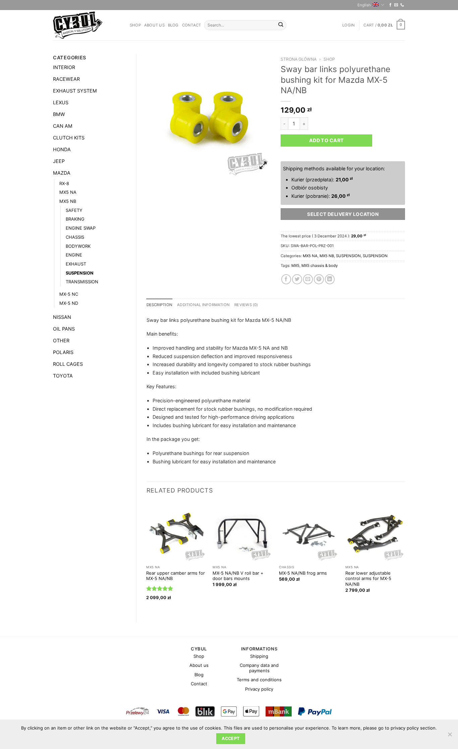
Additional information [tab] (203, 304)
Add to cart (326, 140)
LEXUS (60, 102)
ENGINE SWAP (81, 228)
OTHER (61, 340)
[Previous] (147, 557)
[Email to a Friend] (308, 279)
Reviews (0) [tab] (246, 304)
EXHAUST (76, 264)
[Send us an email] (396, 5)
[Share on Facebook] (286, 279)
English (364, 5)
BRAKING (75, 219)
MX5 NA (67, 192)
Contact (191, 25)
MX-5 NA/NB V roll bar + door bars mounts (238, 575)
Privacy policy (259, 689)
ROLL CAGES (68, 364)
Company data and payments (259, 667)
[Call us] (402, 5)
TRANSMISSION (82, 281)
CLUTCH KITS (68, 137)
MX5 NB (67, 201)
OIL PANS (64, 329)
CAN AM (62, 126)
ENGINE (74, 254)
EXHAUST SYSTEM (75, 91)
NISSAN (62, 317)
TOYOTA (63, 376)
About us (154, 25)
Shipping (259, 656)
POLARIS (63, 352)
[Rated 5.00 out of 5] (159, 588)
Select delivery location (343, 214)
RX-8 (64, 183)
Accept (230, 738)
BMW (59, 114)
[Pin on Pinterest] (319, 279)
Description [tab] (160, 304)
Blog (173, 25)
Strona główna (299, 59)
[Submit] (281, 25)
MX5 (295, 265)
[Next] (405, 557)
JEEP (59, 161)
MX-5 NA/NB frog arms (303, 573)
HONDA (62, 149)
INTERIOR (64, 67)
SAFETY (74, 210)
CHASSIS (75, 237)
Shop (135, 25)
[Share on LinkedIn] (330, 279)
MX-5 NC (68, 294)
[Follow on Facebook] (390, 5)
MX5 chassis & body (319, 265)
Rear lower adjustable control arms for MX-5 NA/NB (368, 578)
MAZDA (61, 173)
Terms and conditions (259, 679)
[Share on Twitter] (297, 279)
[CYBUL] (86, 25)
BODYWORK (78, 246)
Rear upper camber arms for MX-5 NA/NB (175, 575)
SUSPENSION (80, 273)
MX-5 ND (68, 303)
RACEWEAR (66, 79)
